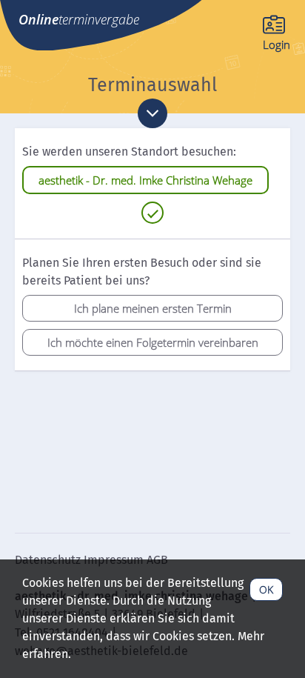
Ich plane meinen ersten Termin (153, 308)
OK (266, 589)
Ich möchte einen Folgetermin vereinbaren (152, 342)
